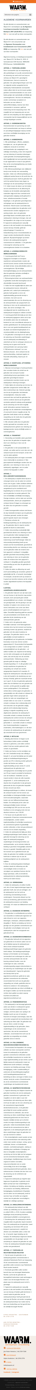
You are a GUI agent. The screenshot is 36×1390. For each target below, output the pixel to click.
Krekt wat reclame (25, 1387)
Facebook (7, 1372)
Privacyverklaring (9, 1385)
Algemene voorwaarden (22, 1382)
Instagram (15, 1372)
